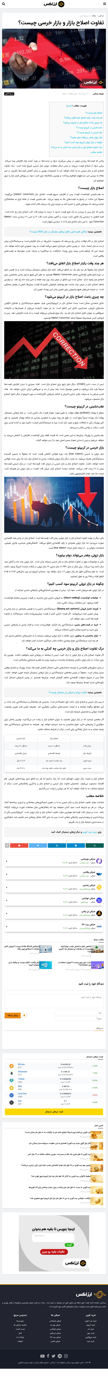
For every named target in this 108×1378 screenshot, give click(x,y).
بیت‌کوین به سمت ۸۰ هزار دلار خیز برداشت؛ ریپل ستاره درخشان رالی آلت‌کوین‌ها (59, 1187)
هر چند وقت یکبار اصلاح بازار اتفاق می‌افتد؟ (83, 117)
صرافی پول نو (55, 1325)
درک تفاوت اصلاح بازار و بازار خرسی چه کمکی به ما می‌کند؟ (76, 147)
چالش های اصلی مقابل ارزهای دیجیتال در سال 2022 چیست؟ (58, 231)
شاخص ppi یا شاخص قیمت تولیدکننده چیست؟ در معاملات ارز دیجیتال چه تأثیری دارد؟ (75, 949)
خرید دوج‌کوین (90, 1337)
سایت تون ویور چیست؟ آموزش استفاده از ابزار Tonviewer (74, 964)
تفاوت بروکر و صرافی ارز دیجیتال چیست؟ (68, 692)
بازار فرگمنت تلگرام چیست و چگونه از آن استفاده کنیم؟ (23, 964)
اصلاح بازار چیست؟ (93, 113)
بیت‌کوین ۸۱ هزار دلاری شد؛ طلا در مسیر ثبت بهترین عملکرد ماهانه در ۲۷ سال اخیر (59, 1154)
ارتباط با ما (20, 1337)
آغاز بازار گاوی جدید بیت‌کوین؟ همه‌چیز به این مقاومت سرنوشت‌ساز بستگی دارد (59, 1143)
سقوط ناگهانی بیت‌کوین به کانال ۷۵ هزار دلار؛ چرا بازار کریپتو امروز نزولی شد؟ (60, 1176)
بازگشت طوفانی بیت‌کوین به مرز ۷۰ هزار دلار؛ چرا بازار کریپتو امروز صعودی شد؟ (60, 1198)
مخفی (69, 105)
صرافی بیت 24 (55, 1337)
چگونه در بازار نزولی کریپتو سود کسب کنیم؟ (83, 142)
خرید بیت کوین (90, 832)
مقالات (93, 15)
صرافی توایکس (55, 1329)
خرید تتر (91, 1329)
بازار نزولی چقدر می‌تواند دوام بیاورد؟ (86, 137)
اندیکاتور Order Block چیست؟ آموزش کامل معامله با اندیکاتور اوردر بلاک (21, 947)
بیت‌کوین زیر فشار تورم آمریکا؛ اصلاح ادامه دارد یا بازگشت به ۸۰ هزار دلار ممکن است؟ (57, 1132)
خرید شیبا (90, 1341)
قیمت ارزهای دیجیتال (54, 1111)
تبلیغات (20, 1341)
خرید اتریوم (90, 1325)
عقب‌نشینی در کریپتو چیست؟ (89, 127)
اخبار (20, 1333)
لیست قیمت (20, 1329)
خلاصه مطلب (96, 152)
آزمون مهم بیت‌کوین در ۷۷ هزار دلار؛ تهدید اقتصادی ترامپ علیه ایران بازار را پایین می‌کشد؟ (55, 1165)
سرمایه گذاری (9, 94)
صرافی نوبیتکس (55, 1321)
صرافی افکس (55, 1341)
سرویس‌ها (20, 1321)
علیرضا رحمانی (98, 93)
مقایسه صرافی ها (20, 1325)
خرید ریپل (90, 1333)
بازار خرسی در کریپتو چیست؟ (89, 132)
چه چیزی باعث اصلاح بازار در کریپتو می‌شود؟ (82, 122)
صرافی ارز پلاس (55, 1333)
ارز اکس (101, 15)
